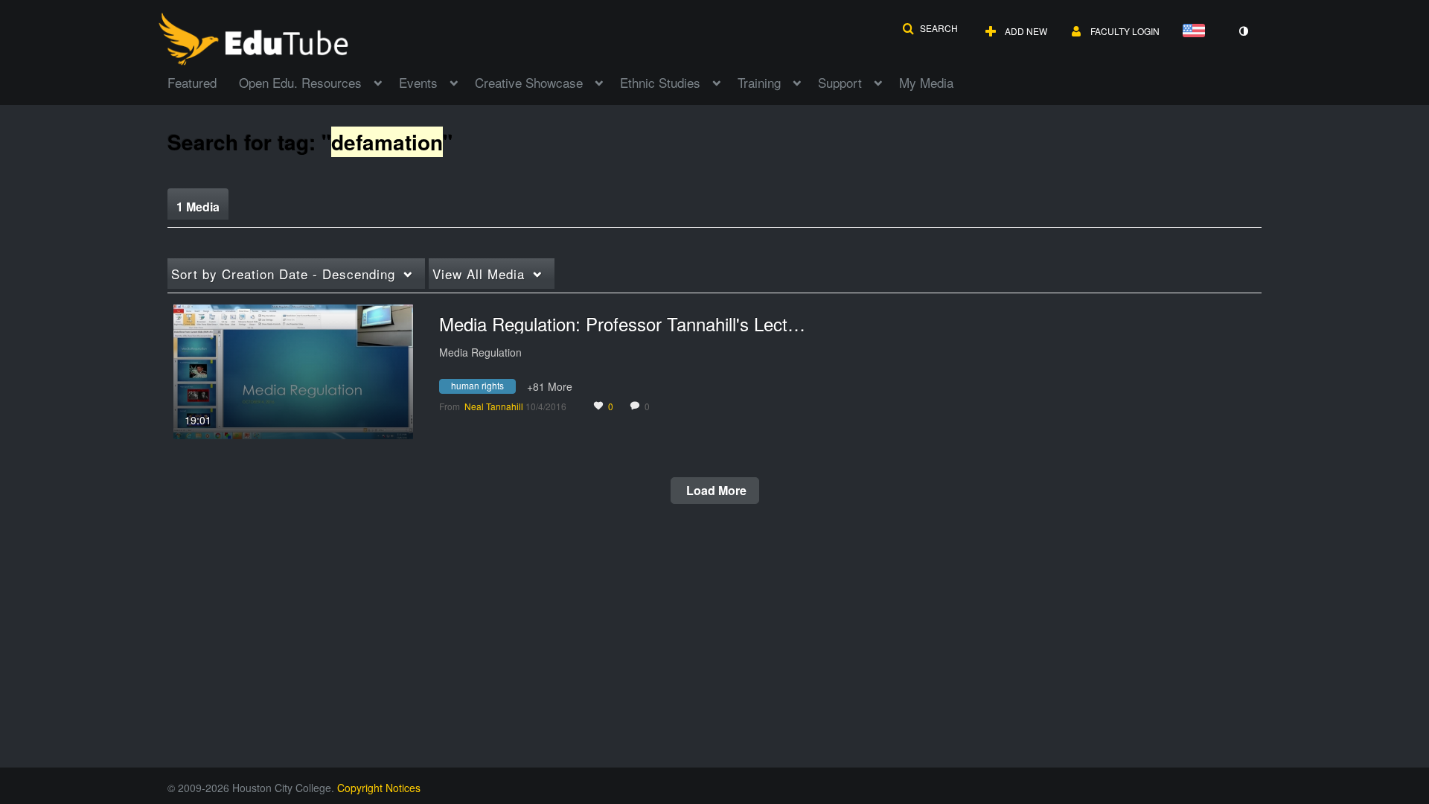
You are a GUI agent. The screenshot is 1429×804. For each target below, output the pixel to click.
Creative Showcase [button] (529, 82)
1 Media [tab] (198, 206)
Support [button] (840, 82)
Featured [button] (192, 82)
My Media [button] (926, 82)
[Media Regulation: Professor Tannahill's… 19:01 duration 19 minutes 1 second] (293, 370)
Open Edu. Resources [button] (300, 82)
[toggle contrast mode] (1243, 31)
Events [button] (418, 82)
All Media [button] (478, 273)
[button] (930, 28)
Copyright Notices (379, 787)
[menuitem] (203, 81)
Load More (715, 490)
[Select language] (1197, 31)
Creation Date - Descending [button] (283, 273)
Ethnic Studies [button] (660, 82)
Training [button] (759, 82)
